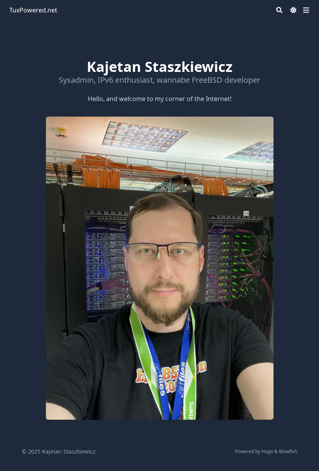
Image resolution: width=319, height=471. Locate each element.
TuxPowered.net (33, 10)
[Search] (279, 10)
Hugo (267, 451)
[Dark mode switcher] (293, 10)
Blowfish (288, 451)
